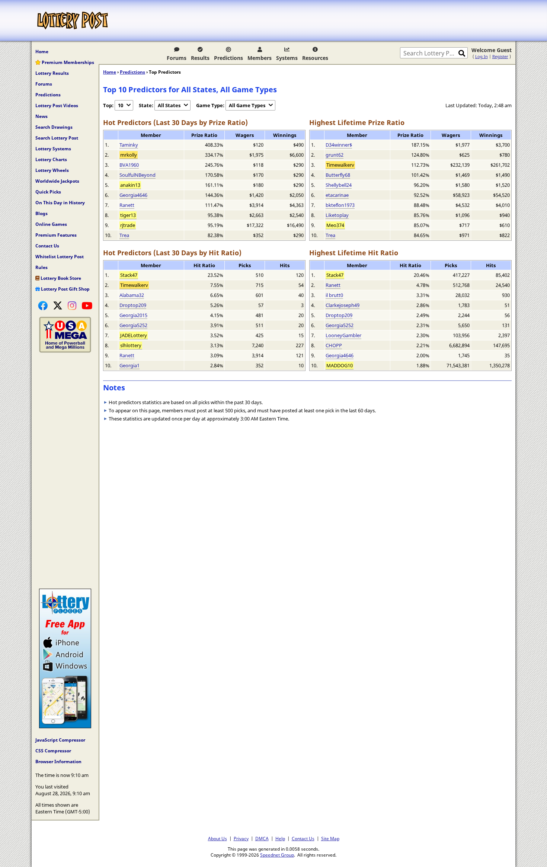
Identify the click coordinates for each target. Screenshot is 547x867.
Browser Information (58, 761)
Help (280, 838)
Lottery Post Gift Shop (65, 289)
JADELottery (133, 335)
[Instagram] (72, 305)
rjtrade (127, 225)
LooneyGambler (343, 335)
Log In (481, 56)
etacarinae (337, 195)
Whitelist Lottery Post (59, 256)
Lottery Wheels (52, 170)
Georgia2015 (133, 315)
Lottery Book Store (60, 278)
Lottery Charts (51, 159)
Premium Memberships (67, 62)
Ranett (126, 205)
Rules (41, 267)
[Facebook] (42, 305)
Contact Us (47, 246)
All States (169, 105)
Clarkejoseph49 (342, 305)
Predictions (228, 57)
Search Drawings (54, 127)
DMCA (262, 838)
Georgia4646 (133, 195)
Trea (124, 235)
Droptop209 (132, 305)
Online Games (51, 224)
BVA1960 (129, 164)
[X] (57, 305)
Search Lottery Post (56, 138)
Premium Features (56, 235)
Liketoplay (337, 215)
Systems (287, 57)
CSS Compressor (53, 751)
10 (120, 105)
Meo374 (335, 225)
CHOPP (334, 345)
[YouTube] (87, 305)
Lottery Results (52, 73)
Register (500, 56)
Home (41, 51)
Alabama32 (131, 295)
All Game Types (247, 105)
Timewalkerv (340, 164)
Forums (176, 57)
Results (200, 57)
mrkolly (128, 154)
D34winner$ (339, 144)
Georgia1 (129, 365)
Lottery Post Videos (56, 105)
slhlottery (130, 345)
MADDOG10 (339, 365)
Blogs (41, 213)
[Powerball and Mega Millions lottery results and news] (65, 351)
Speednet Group (277, 855)
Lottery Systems (53, 148)
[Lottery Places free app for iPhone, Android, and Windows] (65, 726)
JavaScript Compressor (60, 740)
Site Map (330, 838)
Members (259, 57)
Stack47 (128, 275)
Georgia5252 (133, 325)
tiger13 (128, 215)
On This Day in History (60, 202)
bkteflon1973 (340, 205)
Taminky (128, 144)
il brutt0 (334, 295)
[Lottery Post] (72, 20)
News (41, 116)
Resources (315, 57)
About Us (217, 838)
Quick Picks (48, 192)
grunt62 (334, 154)
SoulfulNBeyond (137, 175)
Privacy (241, 838)
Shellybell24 (339, 185)
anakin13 (130, 185)
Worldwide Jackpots (57, 181)
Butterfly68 (338, 175)
